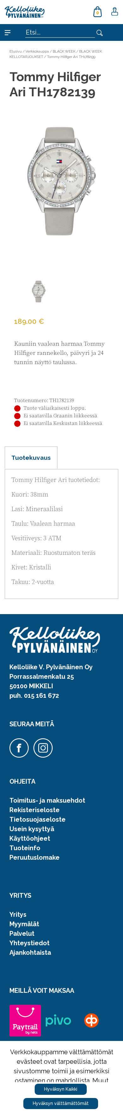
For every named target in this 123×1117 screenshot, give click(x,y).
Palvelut (21, 933)
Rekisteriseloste (34, 810)
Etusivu (15, 51)
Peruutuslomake (34, 857)
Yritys (17, 914)
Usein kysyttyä (31, 829)
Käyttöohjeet (29, 838)
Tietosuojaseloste (37, 819)
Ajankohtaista (30, 952)
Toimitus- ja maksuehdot (47, 800)
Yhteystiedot (29, 943)
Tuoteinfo (24, 848)
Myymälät (24, 924)
